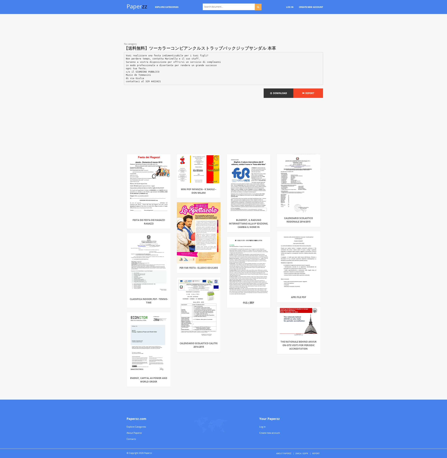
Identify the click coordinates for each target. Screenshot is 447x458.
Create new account (269, 432)
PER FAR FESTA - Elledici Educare (198, 267)
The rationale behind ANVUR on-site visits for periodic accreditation (299, 345)
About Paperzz (134, 432)
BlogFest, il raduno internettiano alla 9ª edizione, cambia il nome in (248, 224)
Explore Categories (136, 426)
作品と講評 (248, 302)
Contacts (131, 439)
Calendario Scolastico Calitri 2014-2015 (199, 345)
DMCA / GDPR (301, 453)
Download (279, 93)
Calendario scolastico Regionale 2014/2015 (298, 220)
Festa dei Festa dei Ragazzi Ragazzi (149, 222)
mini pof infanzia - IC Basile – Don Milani (198, 191)
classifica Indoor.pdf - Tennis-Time (149, 301)
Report (309, 93)
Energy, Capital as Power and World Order (148, 380)
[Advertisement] (223, 29)
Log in (262, 426)
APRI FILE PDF (298, 297)
